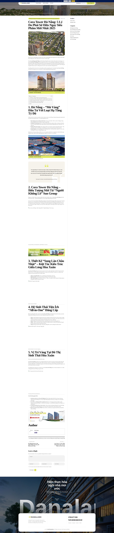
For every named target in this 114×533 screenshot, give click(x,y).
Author (30, 103)
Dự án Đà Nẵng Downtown (74, 32)
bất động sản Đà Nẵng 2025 (34, 438)
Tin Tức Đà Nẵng (73, 39)
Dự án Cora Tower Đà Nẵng (48, 18)
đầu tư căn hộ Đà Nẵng (56, 438)
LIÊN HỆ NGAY (78, 3)
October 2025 (72, 20)
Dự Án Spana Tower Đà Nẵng (75, 34)
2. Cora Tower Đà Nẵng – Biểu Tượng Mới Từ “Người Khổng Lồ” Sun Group (40, 98)
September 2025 (72, 22)
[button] (83, 3)
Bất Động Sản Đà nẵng (32, 18)
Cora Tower (36, 57)
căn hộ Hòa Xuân (40, 438)
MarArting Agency (50, 529)
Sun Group (48, 57)
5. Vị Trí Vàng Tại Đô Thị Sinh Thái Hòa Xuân (36, 102)
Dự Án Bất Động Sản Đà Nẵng (40, 18)
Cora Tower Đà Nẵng (49, 438)
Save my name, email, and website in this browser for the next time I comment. (40, 466)
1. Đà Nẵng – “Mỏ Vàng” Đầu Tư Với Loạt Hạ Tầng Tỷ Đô (38, 97)
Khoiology (36, 430)
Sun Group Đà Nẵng (62, 438)
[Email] (35, 432)
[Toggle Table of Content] (51, 96)
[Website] (36, 432)
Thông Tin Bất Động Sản (55, 18)
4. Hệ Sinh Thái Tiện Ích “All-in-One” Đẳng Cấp (36, 101)
